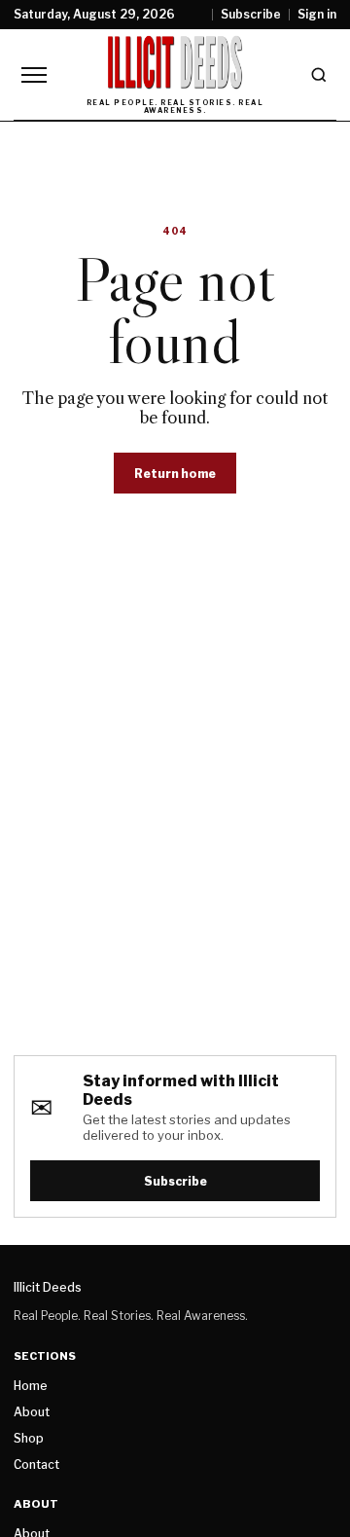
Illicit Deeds (48, 1287)
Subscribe (251, 14)
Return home (175, 473)
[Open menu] (34, 75)
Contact (36, 1464)
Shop (29, 1438)
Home (31, 1385)
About (32, 1412)
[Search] (318, 74)
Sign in (317, 14)
